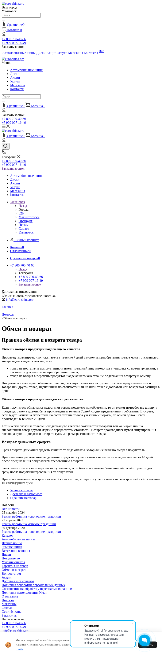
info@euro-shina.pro (20, 299)
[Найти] (3, 20)
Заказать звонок (13, 168)
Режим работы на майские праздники (29, 524)
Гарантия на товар (15, 566)
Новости (8, 600)
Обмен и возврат (14, 569)
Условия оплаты (13, 562)
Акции (15, 77)
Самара (24, 228)
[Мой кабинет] (4, 35)
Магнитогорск (29, 217)
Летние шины (12, 543)
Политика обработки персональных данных (33, 585)
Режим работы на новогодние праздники (31, 516)
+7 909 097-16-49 (14, 43)
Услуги (15, 81)
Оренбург (25, 221)
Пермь (23, 225)
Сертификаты (12, 611)
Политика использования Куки (24, 592)
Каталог (7, 535)
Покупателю (11, 558)
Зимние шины (12, 547)
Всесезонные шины (16, 550)
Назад (23, 205)
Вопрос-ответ (11, 573)
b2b (21, 213)
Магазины (17, 85)
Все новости (11, 509)
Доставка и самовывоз (18, 581)
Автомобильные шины (26, 70)
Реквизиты (9, 615)
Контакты (17, 89)
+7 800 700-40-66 (14, 39)
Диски (14, 74)
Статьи (7, 608)
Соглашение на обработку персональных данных (37, 589)
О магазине (10, 596)
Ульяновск (26, 232)
